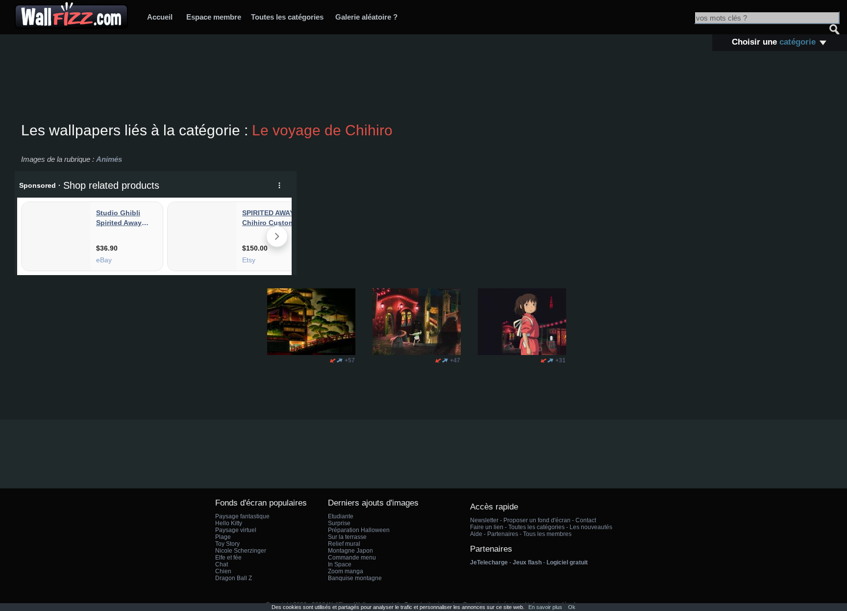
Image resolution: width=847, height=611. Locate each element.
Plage (223, 537)
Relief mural (344, 543)
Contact (585, 520)
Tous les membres (547, 534)
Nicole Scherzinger (240, 550)
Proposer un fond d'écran (537, 520)
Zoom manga (345, 571)
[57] (332, 360)
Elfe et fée (228, 557)
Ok (571, 607)
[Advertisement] (423, 88)
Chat (221, 564)
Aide (476, 534)
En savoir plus (545, 607)
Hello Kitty (228, 523)
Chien (223, 571)
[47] (438, 360)
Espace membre (213, 17)
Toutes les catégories (287, 17)
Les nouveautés (591, 527)
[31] (543, 360)
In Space (339, 564)
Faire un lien (486, 527)
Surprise (339, 523)
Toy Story (227, 543)
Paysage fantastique (242, 516)
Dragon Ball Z (233, 578)
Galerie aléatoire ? (366, 17)
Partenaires (502, 534)
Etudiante (340, 516)
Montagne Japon (350, 550)
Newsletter (484, 520)
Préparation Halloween (359, 530)
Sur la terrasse (347, 537)
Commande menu (352, 557)
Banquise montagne (355, 578)
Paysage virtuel (235, 530)
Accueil (160, 17)
